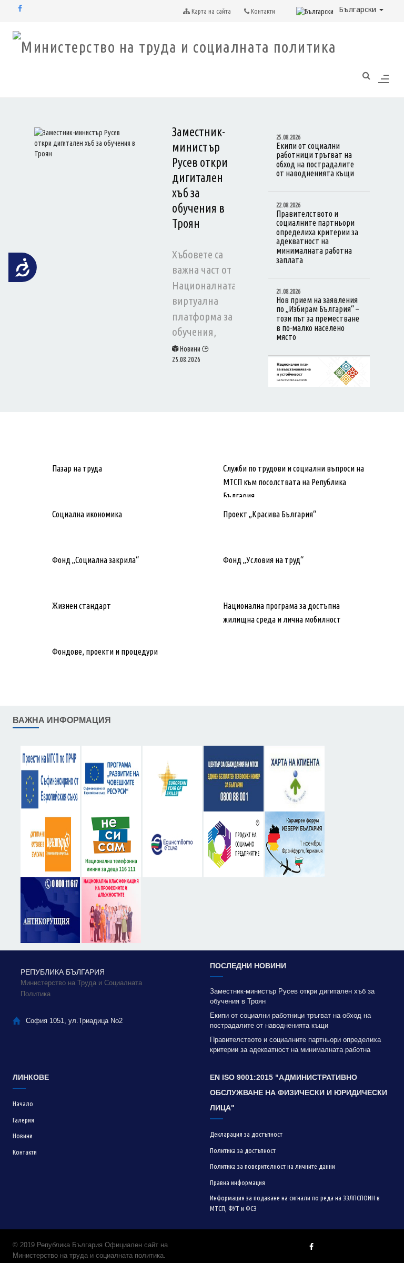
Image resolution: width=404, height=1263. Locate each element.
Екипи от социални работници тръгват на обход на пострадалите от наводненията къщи (315, 156)
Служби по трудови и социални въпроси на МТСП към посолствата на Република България (293, 482)
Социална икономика (87, 514)
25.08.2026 (186, 359)
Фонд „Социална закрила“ (95, 560)
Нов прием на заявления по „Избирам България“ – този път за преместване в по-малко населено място (317, 315)
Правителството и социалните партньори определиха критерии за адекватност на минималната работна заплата (317, 233)
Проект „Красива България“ (269, 514)
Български (358, 9)
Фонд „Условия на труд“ (263, 560)
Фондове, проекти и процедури (105, 651)
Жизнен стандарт (81, 605)
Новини (190, 349)
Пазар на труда (77, 468)
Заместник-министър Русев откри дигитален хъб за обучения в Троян (200, 177)
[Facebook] (20, 8)
